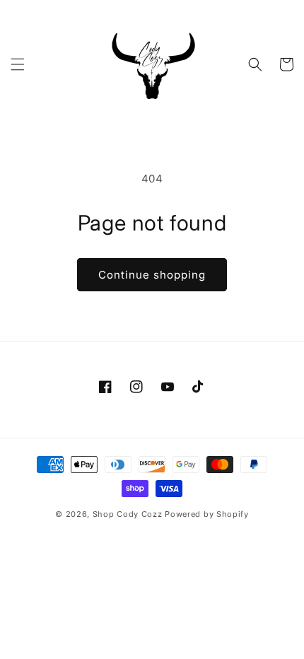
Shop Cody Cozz (128, 514)
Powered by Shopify (207, 514)
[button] (17, 64)
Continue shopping (152, 274)
